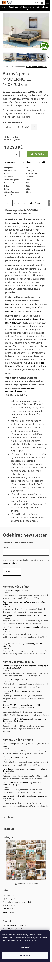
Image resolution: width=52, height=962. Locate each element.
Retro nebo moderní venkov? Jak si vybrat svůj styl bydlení (24, 603)
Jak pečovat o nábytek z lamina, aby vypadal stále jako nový (25, 628)
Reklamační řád (9, 905)
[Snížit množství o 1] (10, 154)
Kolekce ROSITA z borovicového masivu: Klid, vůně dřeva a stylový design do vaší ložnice (24, 706)
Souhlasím (25, 955)
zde (36, 940)
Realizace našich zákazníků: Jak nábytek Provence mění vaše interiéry (26, 797)
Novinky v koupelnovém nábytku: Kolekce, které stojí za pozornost (26, 744)
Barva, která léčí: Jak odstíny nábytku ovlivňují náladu (25, 616)
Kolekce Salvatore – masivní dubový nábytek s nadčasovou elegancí (22, 783)
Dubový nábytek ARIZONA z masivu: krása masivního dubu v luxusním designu (24, 720)
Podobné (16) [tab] (34, 203)
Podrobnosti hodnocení (36, 66)
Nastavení (25, 947)
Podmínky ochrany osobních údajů (17, 902)
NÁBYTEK (29, 167)
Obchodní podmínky (11, 898)
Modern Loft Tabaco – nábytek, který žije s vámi (22, 691)
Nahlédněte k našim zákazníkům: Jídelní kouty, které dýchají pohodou (25, 770)
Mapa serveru (8, 912)
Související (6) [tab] (19, 203)
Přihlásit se (12, 571)
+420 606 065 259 (14, 928)
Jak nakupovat (9, 895)
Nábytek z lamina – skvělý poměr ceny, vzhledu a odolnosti (23, 644)
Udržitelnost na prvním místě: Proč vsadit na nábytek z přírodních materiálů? (25, 667)
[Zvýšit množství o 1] (22, 154)
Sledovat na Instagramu (28, 883)
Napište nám (8, 908)
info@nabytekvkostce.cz (17, 925)
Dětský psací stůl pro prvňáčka (15, 590)
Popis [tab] (8, 203)
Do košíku (39, 154)
